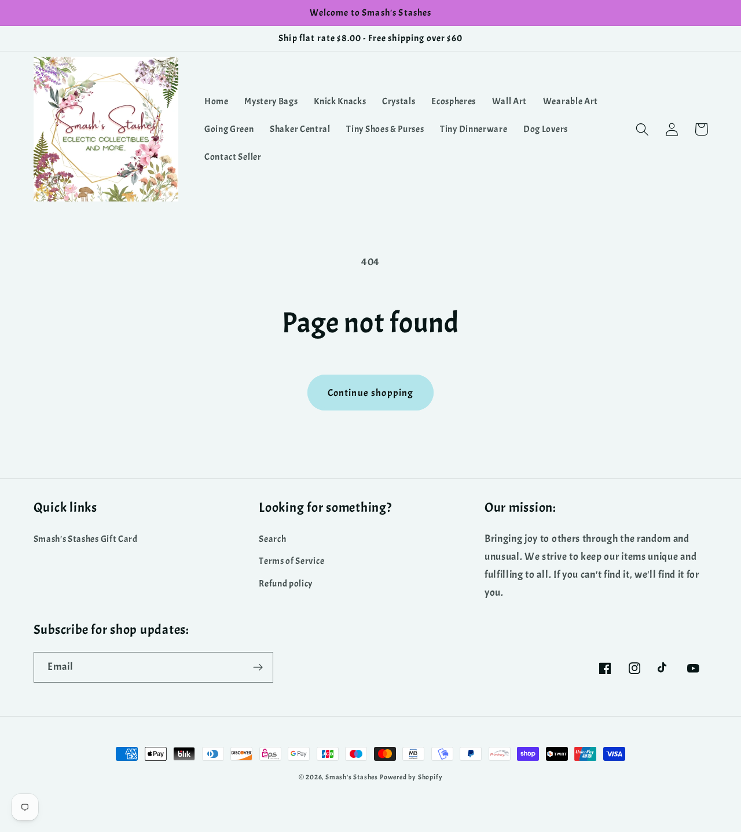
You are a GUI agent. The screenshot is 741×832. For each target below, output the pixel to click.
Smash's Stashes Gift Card (86, 539)
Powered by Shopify (411, 777)
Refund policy (286, 583)
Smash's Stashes (351, 777)
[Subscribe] (258, 667)
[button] (643, 129)
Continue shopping (371, 392)
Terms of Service (291, 561)
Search (272, 539)
